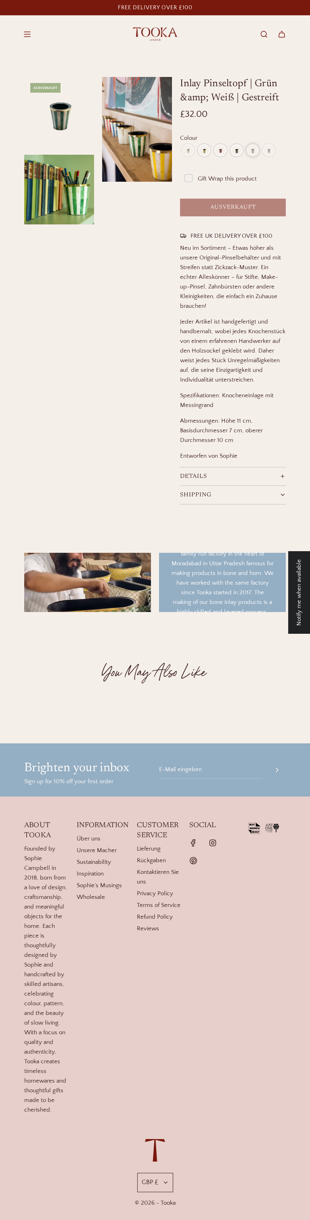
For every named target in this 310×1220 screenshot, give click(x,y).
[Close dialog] (295, 15)
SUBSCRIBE (234, 712)
